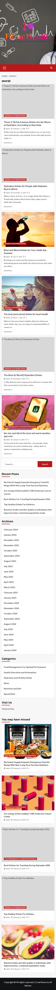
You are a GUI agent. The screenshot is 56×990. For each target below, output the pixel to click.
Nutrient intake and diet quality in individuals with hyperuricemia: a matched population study (28, 511)
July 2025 (8, 566)
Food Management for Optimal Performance (20, 426)
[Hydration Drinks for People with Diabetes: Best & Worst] (28, 165)
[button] (4, 67)
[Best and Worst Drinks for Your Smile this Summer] (28, 229)
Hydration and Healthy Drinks (15, 115)
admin (8, 129)
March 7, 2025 (18, 318)
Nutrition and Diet (12, 688)
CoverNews (40, 982)
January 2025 (10, 598)
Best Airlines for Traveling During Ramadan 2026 (27, 499)
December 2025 (11, 540)
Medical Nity (8, 709)
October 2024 (10, 613)
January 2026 (10, 535)
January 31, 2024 (19, 440)
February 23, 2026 (19, 820)
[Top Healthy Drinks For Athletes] (28, 893)
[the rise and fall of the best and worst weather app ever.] (28, 412)
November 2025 (11, 545)
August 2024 (10, 624)
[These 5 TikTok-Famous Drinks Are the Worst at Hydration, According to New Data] (28, 101)
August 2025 (10, 561)
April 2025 (9, 582)
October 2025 (10, 550)
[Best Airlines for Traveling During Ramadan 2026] (28, 844)
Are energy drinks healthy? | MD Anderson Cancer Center (27, 492)
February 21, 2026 (19, 969)
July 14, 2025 (17, 257)
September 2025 (12, 556)
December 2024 (11, 603)
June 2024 (9, 634)
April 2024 (9, 645)
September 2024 (12, 619)
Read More (8, 143)
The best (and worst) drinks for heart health (26, 314)
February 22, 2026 (19, 917)
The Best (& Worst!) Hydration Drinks (23, 375)
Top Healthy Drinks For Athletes (19, 504)
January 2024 (10, 650)
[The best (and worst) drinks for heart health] (28, 293)
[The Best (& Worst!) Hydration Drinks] (28, 354)
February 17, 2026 (19, 129)
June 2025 (9, 571)
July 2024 (8, 629)
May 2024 (8, 640)
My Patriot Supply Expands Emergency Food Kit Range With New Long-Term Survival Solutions (26, 484)
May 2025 (8, 577)
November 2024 (11, 608)
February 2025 (11, 592)
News (6, 683)
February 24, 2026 (19, 768)
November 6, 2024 (19, 379)
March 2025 (9, 587)
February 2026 (11, 529)
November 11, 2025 (19, 193)
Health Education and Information (20, 672)
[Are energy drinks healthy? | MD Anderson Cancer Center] (28, 793)
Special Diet (9, 694)
